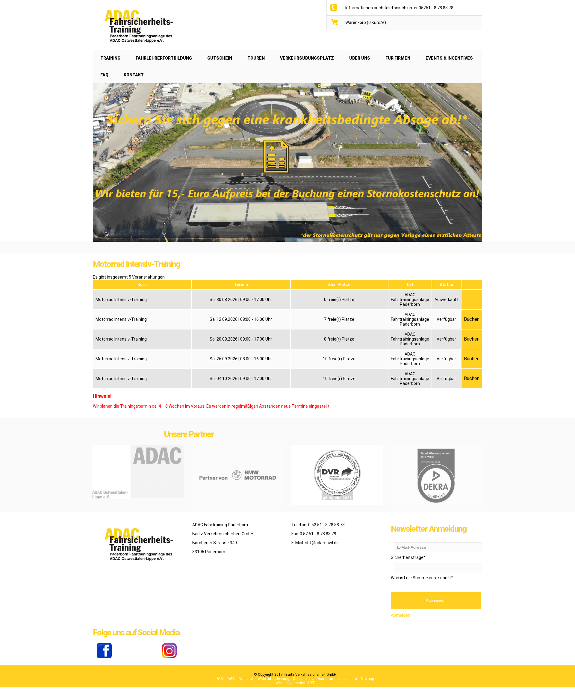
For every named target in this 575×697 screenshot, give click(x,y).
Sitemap (367, 679)
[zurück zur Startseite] (138, 47)
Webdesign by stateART (295, 683)
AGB (231, 679)
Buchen (471, 319)
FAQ (220, 679)
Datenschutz (303, 679)
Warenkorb (365, 22)
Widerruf (246, 679)
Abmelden (400, 615)
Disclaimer (325, 679)
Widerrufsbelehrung (273, 679)
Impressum (347, 679)
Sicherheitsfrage (408, 557)
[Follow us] (104, 656)
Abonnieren (435, 600)
